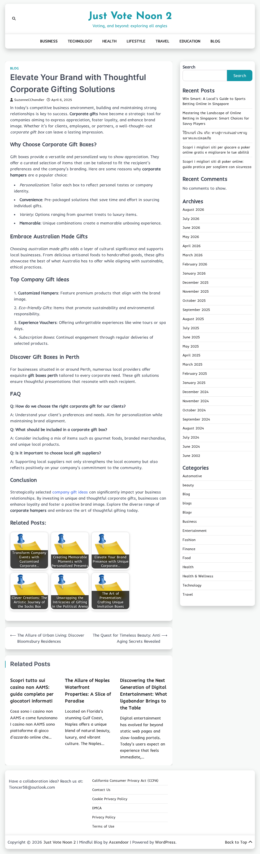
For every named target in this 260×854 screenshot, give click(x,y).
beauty (188, 485)
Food (187, 558)
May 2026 (191, 236)
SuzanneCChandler (29, 100)
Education (190, 41)
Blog (215, 41)
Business (49, 41)
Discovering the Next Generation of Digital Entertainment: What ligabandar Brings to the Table (143, 694)
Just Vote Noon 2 (130, 16)
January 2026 (194, 273)
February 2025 (195, 373)
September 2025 (196, 309)
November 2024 (196, 401)
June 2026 (191, 227)
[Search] (14, 19)
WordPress (165, 842)
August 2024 (193, 428)
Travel (162, 41)
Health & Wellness (198, 576)
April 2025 (191, 355)
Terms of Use (103, 826)
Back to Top (236, 842)
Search (189, 66)
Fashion (189, 539)
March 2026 (193, 255)
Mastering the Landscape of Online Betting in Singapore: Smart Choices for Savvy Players (216, 118)
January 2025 (194, 382)
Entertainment (195, 530)
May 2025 (191, 346)
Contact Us (101, 789)
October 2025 (194, 300)
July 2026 (191, 218)
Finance (189, 549)
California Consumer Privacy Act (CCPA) (125, 780)
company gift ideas (70, 492)
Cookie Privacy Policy (109, 799)
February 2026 (195, 264)
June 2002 (191, 455)
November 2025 (196, 291)
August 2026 (193, 209)
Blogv (187, 512)
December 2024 (195, 391)
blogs (187, 503)
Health (109, 41)
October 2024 (194, 410)
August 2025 (193, 319)
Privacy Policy (103, 817)
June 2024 (191, 446)
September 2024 (196, 419)
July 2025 (191, 328)
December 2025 (195, 282)
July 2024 (191, 437)
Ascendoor (119, 842)
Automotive (192, 476)
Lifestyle (136, 41)
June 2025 (191, 337)
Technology (80, 41)
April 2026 (192, 246)
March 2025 (192, 364)
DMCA (97, 808)
